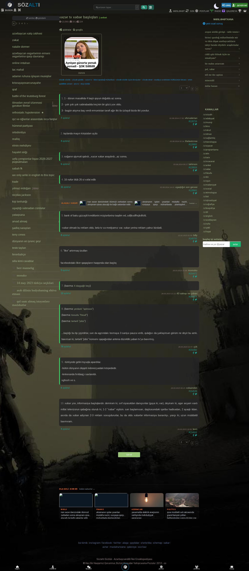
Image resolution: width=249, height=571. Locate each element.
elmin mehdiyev (21, 145)
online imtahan (21, 63)
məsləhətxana (223, 19)
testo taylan (19, 247)
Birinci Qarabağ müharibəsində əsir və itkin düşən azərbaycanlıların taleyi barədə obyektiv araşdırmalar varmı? (222, 43)
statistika (146, 542)
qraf (14, 89)
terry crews (18, 234)
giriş (228, 5)
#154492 (193, 350)
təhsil (207, 130)
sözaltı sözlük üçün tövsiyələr (128, 80)
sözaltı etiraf (147, 80)
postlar (204, 11)
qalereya (231, 11)
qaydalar (134, 542)
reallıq (16, 139)
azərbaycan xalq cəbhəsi (27, 33)
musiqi (207, 122)
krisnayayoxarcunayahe (26, 82)
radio (217, 11)
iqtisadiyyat (210, 200)
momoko (192, 270)
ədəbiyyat (208, 118)
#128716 (193, 121)
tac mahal (18, 69)
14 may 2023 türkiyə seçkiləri (35, 283)
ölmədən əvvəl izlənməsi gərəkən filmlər (34, 104)
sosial (207, 189)
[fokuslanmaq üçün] (20, 10)
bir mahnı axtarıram (222, 63)
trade (15, 181)
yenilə (31, 18)
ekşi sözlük (85, 84)
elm (206, 153)
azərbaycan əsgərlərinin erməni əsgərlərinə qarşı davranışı (31, 55)
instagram (94, 542)
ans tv (76, 84)
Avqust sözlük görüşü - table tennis (222, 32)
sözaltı (207, 114)
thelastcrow (191, 141)
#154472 (193, 273)
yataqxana (18, 214)
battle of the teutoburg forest (28, 96)
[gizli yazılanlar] (15, 10)
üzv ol (129, 454)
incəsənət (209, 161)
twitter (117, 542)
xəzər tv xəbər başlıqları (79, 17)
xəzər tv (88, 80)
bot (206, 196)
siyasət (208, 146)
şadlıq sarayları (21, 228)
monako (21, 275)
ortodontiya (19, 132)
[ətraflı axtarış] (151, 7)
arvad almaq (35, 221)
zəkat (15, 40)
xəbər (207, 169)
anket (207, 165)
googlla (79, 29)
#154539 (193, 391)
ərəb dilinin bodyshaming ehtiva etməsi (34, 292)
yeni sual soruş (214, 23)
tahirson (193, 164)
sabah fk (17, 168)
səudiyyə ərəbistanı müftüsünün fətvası (170, 80)
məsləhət (179, 11)
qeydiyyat (241, 5)
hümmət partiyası (22, 125)
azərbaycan (209, 220)
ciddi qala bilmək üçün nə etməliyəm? (222, 56)
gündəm (42, 18)
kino (206, 126)
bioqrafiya (209, 208)
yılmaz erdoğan (25, 188)
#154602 (193, 432)
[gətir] (144, 7)
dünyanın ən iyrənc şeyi (26, 241)
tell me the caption (222, 75)
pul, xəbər (222, 69)
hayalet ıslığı (19, 152)
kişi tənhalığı (19, 201)
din (206, 177)
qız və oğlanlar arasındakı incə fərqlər (34, 119)
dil (205, 212)
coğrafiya (208, 204)
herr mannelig (25, 268)
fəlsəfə (207, 173)
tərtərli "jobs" (78, 321)
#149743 (193, 238)
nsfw (206, 224)
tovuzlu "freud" (79, 315)
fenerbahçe (19, 254)
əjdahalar (67, 29)
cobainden (191, 387)
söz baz (142, 547)
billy (195, 235)
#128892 (193, 144)
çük (195, 346)
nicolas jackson (21, 194)
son (191, 11)
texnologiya (209, 142)
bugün (9, 10)
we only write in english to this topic (33, 175)
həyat (207, 231)
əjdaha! (65, 118)
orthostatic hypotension (28, 112)
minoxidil (222, 80)
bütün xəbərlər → (87, 489)
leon (195, 429)
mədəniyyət (209, 185)
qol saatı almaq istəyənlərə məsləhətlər (30, 303)
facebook (106, 542)
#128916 (193, 167)
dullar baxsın (222, 86)
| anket (103, 17)
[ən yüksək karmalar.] (245, 11)
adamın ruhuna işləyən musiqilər (31, 76)
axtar (235, 244)
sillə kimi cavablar (23, 261)
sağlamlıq (209, 138)
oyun (206, 181)
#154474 (193, 296)
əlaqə (125, 542)
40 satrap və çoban (187, 293)
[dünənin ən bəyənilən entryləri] (240, 11)
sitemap (157, 542)
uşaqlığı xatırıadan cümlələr (28, 208)
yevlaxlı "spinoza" (83, 308)
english (208, 216)
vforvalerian (191, 118)
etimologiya (210, 192)
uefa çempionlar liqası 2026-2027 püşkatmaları (32, 160)
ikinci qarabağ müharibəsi (104, 80)
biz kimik (83, 542)
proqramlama (210, 150)
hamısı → (193, 203)
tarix (206, 157)
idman (207, 134)
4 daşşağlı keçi (82, 285)
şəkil (206, 228)
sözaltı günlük (78, 80)
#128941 (193, 190)
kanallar (211, 109)
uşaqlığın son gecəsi (186, 187)
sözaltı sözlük (64, 80)
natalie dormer (20, 46)
